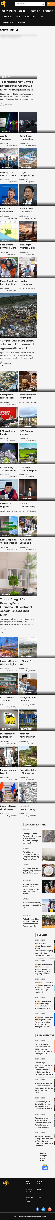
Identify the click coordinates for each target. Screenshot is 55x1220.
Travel (41, 16)
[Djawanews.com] (3, 3)
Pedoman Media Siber (29, 1199)
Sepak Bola (7, 16)
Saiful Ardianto (8, 105)
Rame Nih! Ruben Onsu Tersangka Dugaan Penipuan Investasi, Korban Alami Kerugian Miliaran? (44, 1022)
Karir (39, 1197)
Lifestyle (34, 11)
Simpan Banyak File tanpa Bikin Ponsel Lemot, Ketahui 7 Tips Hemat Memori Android (31, 889)
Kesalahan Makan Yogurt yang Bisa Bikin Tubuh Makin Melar (32, 870)
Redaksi (39, 1190)
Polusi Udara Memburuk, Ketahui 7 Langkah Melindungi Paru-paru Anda (31, 855)
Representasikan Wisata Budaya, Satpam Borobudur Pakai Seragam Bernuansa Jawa (43, 1122)
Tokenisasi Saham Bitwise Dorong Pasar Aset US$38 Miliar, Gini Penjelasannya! (16, 85)
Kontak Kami (39, 1183)
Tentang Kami (29, 1183)
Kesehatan (27, 830)
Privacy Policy (29, 1191)
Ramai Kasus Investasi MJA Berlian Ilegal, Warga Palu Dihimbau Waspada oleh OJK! (44, 1004)
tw (43, 1212)
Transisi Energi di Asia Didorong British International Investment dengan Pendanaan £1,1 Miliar (16, 607)
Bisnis (22, 11)
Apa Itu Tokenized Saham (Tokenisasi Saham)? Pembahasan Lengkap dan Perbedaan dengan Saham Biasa (44, 950)
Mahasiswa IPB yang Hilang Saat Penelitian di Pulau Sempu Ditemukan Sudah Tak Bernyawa (44, 1141)
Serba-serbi (7, 22)
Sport (19, 16)
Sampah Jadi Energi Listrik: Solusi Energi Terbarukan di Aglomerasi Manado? (17, 344)
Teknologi (30, 16)
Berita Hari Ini (9, 11)
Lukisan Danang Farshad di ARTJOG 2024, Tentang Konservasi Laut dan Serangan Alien (43, 1049)
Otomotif (48, 11)
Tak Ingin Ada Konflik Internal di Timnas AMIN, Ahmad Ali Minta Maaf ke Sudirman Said (44, 1088)
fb (37, 1212)
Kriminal (20, 22)
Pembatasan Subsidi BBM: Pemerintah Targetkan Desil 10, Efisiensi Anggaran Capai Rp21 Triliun (43, 969)
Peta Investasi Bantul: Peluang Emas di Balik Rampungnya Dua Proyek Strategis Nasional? (44, 987)
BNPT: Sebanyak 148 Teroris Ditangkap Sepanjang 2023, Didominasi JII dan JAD (44, 1105)
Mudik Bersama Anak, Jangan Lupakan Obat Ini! (32, 905)
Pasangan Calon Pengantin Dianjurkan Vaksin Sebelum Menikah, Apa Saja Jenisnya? (32, 838)
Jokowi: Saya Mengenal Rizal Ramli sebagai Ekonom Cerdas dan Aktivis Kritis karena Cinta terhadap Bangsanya (44, 1068)
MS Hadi (21, 288)
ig (49, 1212)
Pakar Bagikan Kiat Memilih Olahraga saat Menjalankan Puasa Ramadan (31, 922)
